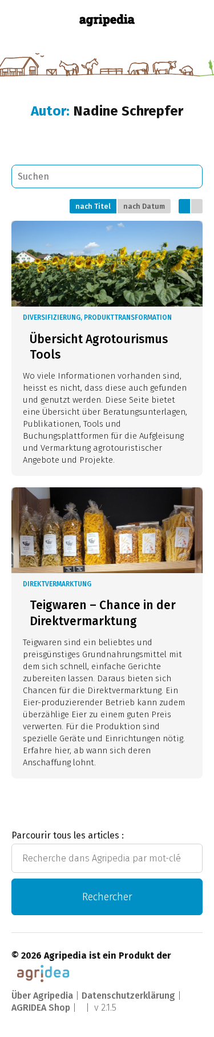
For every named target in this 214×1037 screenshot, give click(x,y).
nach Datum (144, 206)
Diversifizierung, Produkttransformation (97, 317)
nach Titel (93, 206)
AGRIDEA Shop (40, 1007)
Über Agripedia (42, 995)
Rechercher (107, 897)
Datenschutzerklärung (128, 995)
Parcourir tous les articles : (67, 835)
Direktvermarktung (57, 584)
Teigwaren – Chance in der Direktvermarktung (103, 613)
